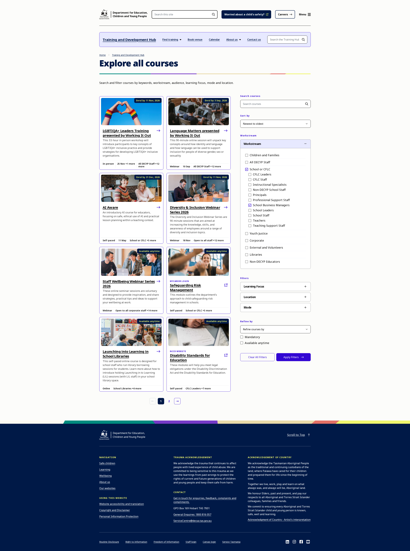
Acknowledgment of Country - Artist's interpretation (279, 519)
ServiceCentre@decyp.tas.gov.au (192, 521)
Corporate (257, 240)
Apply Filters (291, 357)
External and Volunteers (266, 247)
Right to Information (136, 541)
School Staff (261, 215)
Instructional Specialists (270, 184)
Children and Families (264, 155)
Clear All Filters (257, 357)
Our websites (107, 488)
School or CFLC (260, 169)
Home (102, 55)
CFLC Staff (260, 179)
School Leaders (263, 210)
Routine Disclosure (109, 541)
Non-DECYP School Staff (269, 190)
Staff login (191, 541)
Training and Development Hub (129, 39)
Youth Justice (259, 233)
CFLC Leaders (262, 174)
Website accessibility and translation (121, 504)
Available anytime (257, 343)
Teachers (259, 220)
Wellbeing (105, 476)
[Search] (307, 104)
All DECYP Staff (260, 162)
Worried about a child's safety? (244, 14)
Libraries (256, 254)
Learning (104, 469)
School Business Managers (271, 205)
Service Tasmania (231, 541)
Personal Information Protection (118, 516)
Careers (283, 14)
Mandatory (252, 337)
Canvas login (209, 541)
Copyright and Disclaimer (114, 510)
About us (104, 482)
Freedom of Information (166, 541)
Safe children (107, 463)
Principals (259, 195)
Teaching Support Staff (269, 225)
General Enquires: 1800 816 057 (192, 514)
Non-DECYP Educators (265, 261)
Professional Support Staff (271, 200)
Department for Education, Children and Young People (130, 14)
